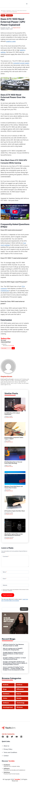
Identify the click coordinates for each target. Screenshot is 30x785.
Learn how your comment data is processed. (14, 600)
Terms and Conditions (10, 752)
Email (4, 578)
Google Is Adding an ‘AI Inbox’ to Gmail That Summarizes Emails (14, 658)
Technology (20, 703)
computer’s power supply (21, 63)
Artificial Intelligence (20, 685)
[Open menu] (26, 4)
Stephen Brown (16, 27)
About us (6, 746)
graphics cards (11, 41)
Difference (20, 689)
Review (19, 698)
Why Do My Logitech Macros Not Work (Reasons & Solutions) (14, 534)
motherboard (5, 290)
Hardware (9, 15)
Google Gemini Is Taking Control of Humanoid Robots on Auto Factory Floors (13, 654)
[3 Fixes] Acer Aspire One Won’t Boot (15, 511)
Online (5, 698)
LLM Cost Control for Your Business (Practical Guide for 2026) (13, 645)
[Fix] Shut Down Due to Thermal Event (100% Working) (13, 462)
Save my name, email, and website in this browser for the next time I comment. (16, 590)
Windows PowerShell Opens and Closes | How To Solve (14, 487)
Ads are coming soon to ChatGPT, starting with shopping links (13, 649)
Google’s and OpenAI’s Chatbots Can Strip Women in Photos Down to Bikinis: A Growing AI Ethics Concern (15, 663)
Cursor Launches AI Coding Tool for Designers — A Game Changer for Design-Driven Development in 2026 (13, 668)
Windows (20, 707)
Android (5, 684)
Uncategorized (8, 707)
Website (5, 585)
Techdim (17, 779)
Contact (6, 755)
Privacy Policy (8, 749)
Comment (6, 556)
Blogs (3, 15)
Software (6, 703)
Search (24, 609)
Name (5, 572)
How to (19, 693)
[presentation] (15, 404)
